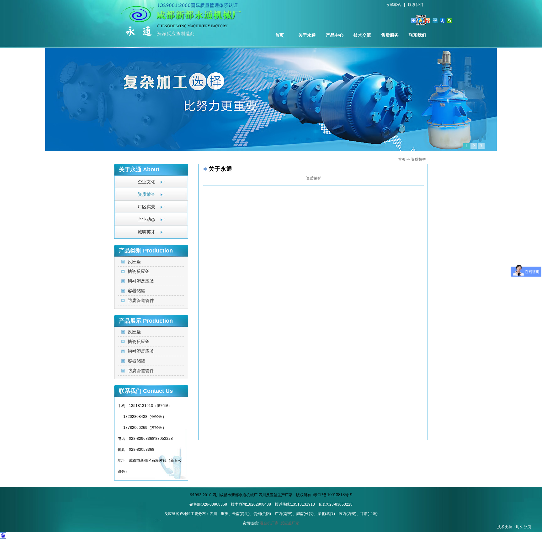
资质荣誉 (418, 159)
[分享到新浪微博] (428, 20)
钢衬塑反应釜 (141, 281)
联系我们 (415, 5)
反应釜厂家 (289, 523)
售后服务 (390, 35)
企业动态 (146, 219)
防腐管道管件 (141, 300)
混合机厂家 (269, 523)
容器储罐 (136, 290)
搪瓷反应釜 (139, 271)
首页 (279, 35)
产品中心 (334, 35)
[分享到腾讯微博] (435, 20)
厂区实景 (146, 207)
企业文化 (146, 181)
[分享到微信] (449, 20)
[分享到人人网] (442, 20)
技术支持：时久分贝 (514, 527)
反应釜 (134, 261)
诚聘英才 (146, 232)
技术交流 (362, 35)
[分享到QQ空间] (420, 20)
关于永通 (307, 35)
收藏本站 (393, 5)
